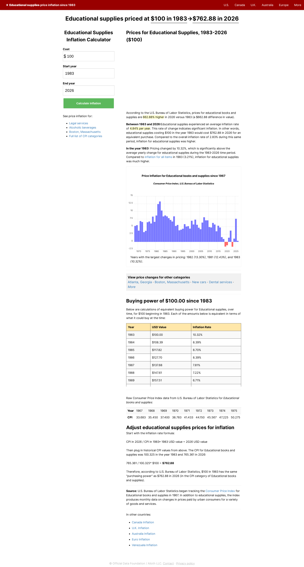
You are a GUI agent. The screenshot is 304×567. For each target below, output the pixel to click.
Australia (267, 5)
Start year (69, 66)
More (297, 5)
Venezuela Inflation (144, 545)
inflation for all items (158, 157)
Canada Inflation (143, 522)
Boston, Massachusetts (85, 131)
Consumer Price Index (220, 491)
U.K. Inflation (140, 528)
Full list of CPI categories (85, 136)
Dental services (220, 282)
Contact (168, 563)
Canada (240, 5)
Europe (283, 5)
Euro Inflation (141, 539)
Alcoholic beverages (82, 127)
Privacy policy (185, 563)
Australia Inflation (143, 533)
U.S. (226, 5)
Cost (66, 49)
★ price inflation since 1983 (40, 5)
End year (69, 83)
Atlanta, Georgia (140, 282)
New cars (199, 282)
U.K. (253, 5)
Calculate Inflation (88, 103)
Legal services (78, 123)
